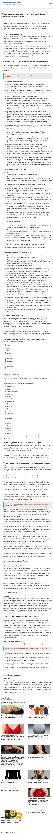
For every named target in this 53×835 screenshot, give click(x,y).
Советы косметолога (11, 2)
